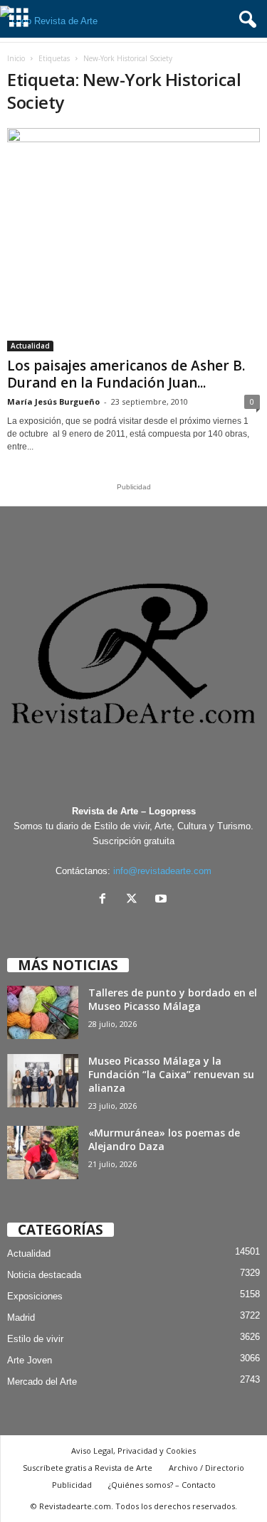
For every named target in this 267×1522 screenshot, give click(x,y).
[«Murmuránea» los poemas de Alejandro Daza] (42, 1152)
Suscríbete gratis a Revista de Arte (87, 1467)
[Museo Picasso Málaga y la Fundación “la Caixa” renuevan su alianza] (42, 1080)
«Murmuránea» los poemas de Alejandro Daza (164, 1139)
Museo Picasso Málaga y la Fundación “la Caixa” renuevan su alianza (171, 1074)
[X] (135, 900)
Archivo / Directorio (206, 1467)
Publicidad (72, 1484)
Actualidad (30, 346)
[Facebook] (105, 900)
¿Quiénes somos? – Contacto (162, 1484)
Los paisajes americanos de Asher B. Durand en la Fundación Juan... (126, 374)
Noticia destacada (44, 1275)
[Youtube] (163, 900)
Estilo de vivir (35, 1339)
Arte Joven (29, 1360)
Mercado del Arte (42, 1381)
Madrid (21, 1317)
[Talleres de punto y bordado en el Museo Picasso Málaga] (42, 1012)
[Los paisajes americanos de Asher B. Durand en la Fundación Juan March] (133, 239)
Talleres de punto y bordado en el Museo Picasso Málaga (172, 999)
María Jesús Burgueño (53, 401)
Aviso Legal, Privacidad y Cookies (133, 1450)
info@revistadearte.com (162, 871)
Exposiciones (35, 1296)
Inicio (16, 58)
